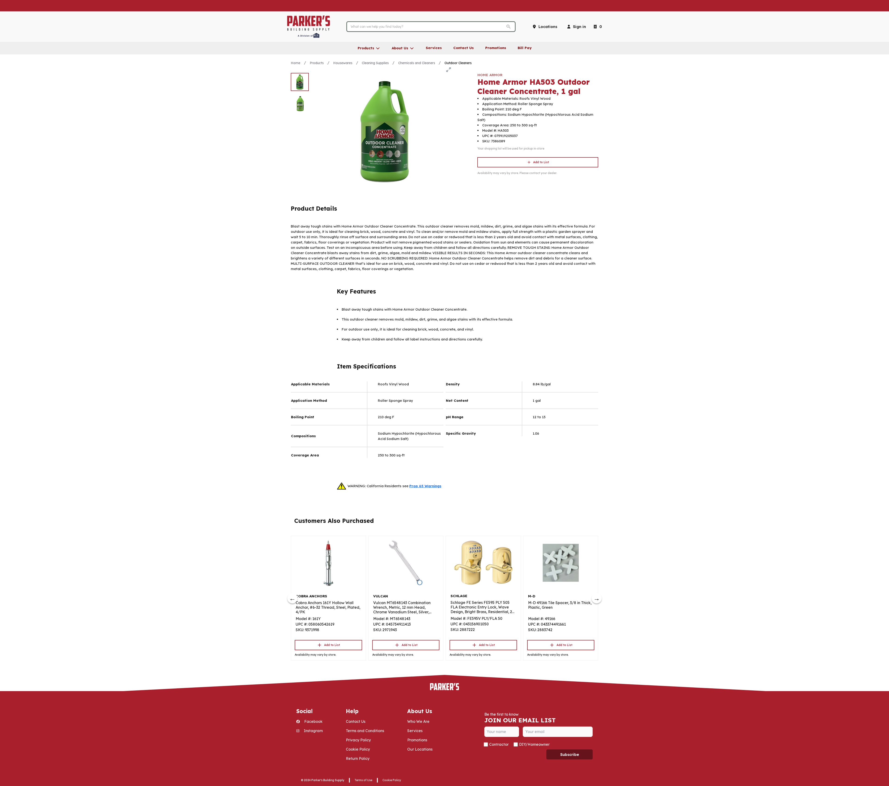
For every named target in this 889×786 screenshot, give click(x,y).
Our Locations (419, 749)
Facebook (312, 721)
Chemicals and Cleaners (416, 63)
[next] (597, 598)
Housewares (342, 63)
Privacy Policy (358, 740)
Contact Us (355, 721)
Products (317, 63)
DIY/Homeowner (534, 744)
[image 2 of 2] (300, 104)
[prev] (292, 598)
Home (295, 63)
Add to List (541, 162)
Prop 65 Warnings (425, 486)
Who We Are (418, 721)
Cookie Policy (358, 749)
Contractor (499, 744)
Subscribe (569, 754)
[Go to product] (328, 563)
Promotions (417, 740)
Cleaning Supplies (375, 63)
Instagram (313, 730)
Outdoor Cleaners (458, 63)
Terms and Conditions (365, 730)
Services (415, 730)
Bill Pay (525, 48)
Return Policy (357, 758)
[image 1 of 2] (300, 82)
